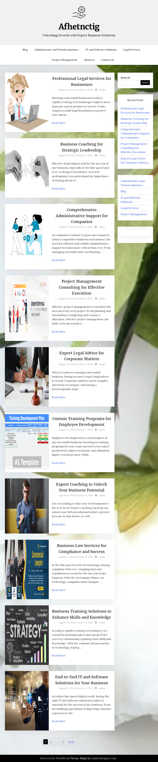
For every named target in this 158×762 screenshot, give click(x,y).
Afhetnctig (79, 27)
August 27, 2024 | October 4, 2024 (76, 227)
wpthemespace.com (103, 758)
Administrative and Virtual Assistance (57, 49)
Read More (59, 123)
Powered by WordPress (54, 758)
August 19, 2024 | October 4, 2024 (76, 495)
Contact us (107, 59)
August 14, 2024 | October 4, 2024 (76, 622)
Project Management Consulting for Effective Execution (82, 287)
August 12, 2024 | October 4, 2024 (76, 688)
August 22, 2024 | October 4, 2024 (76, 364)
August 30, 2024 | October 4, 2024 (76, 89)
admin (102, 89)
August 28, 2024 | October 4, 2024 (76, 155)
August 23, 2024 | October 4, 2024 (76, 298)
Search (125, 77)
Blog (25, 49)
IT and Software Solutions (101, 49)
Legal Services (131, 49)
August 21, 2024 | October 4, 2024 (76, 429)
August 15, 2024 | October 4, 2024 (76, 556)
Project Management (64, 59)
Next (71, 741)
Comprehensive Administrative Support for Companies (82, 215)
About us (89, 59)
